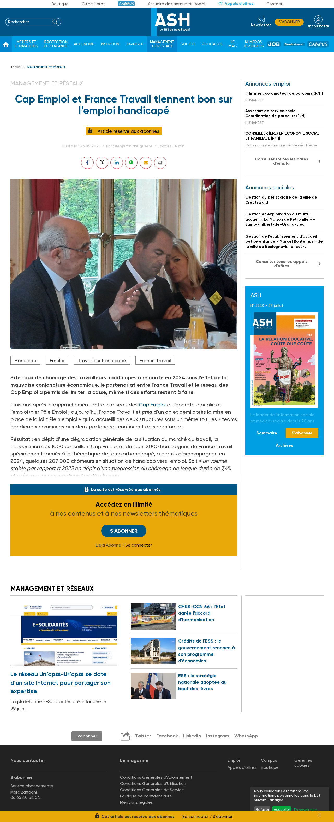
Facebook (167, 736)
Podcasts (212, 44)
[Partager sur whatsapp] (131, 163)
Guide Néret (93, 4)
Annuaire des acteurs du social (176, 4)
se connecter (318, 26)
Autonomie (84, 44)
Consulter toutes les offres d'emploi (281, 161)
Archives (284, 445)
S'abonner (289, 22)
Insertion (110, 44)
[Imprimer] (160, 163)
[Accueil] (6, 44)
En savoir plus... (307, 810)
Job (274, 44)
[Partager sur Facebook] (87, 163)
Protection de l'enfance (56, 44)
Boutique (60, 4)
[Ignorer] (319, 815)
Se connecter (139, 545)
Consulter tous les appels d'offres (281, 263)
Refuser (262, 809)
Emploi (57, 360)
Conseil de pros (294, 44)
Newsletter (261, 25)
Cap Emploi (152, 404)
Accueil (16, 67)
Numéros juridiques (253, 44)
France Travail (155, 360)
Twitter (143, 736)
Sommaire (267, 432)
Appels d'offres (239, 3)
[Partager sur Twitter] (102, 163)
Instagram (217, 736)
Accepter (282, 809)
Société (188, 44)
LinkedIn (192, 736)
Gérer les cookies (303, 763)
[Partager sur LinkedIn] (116, 163)
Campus (126, 4)
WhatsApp (246, 736)
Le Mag (233, 44)
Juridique (135, 44)
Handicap (25, 360)
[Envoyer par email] (146, 163)
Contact (274, 4)
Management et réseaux (162, 44)
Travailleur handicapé (102, 360)
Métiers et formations (26, 44)
